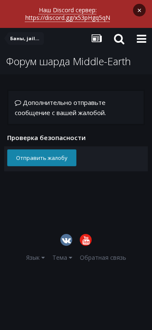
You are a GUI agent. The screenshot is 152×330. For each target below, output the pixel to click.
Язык (33, 257)
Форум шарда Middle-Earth (68, 61)
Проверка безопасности (46, 137)
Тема (60, 257)
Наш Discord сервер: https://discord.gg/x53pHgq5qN (67, 14)
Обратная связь (103, 257)
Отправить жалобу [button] (42, 158)
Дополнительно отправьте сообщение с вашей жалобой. (60, 107)
